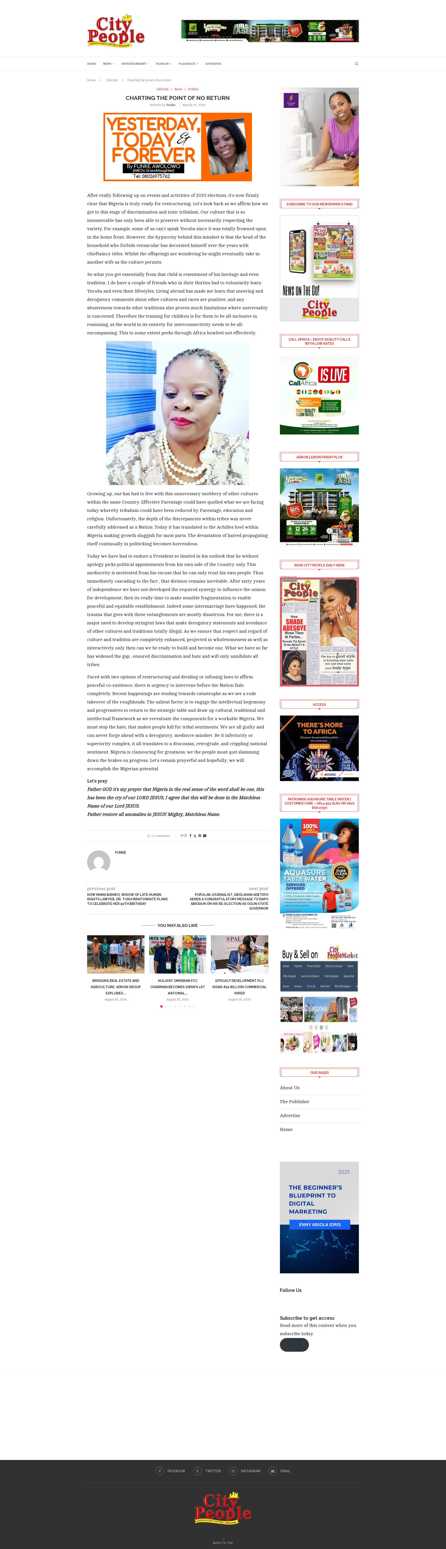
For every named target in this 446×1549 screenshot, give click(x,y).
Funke (170, 105)
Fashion (162, 63)
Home (91, 63)
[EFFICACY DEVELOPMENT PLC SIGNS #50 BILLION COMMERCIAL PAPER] (239, 954)
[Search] (356, 63)
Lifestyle (112, 80)
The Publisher (294, 1101)
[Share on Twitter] (195, 836)
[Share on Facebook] (190, 835)
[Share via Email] (204, 835)
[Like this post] (185, 835)
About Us (290, 1087)
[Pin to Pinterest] (199, 835)
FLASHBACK (187, 63)
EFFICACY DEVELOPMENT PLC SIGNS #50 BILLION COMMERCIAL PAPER (240, 987)
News (107, 63)
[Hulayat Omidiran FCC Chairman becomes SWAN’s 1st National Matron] (178, 954)
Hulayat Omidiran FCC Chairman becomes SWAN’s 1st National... (177, 987)
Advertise (213, 63)
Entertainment (133, 63)
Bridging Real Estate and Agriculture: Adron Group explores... (116, 987)
